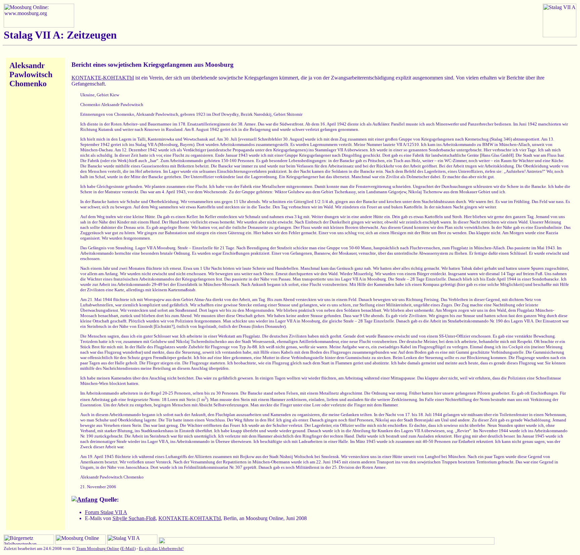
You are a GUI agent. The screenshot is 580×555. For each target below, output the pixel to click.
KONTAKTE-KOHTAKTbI (102, 78)
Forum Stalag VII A (106, 512)
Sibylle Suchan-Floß (134, 518)
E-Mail (128, 548)
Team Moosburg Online (97, 548)
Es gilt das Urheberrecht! (161, 548)
